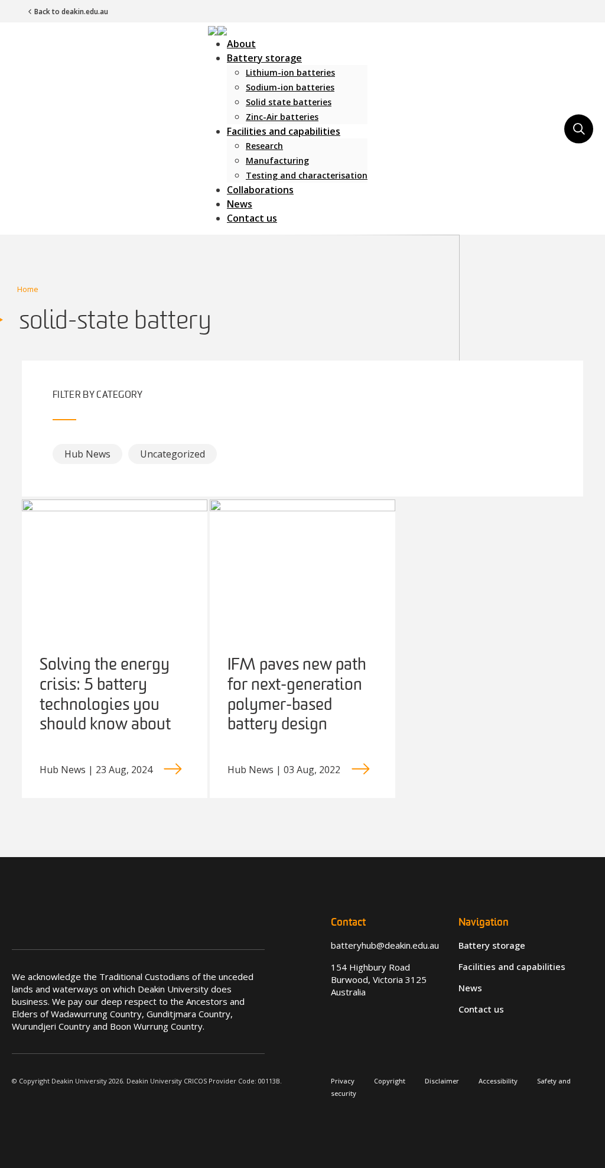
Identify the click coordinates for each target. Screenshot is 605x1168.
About (241, 43)
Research (264, 145)
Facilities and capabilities (283, 131)
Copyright (389, 1080)
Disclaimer (442, 1080)
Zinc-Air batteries (282, 116)
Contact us (252, 218)
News (239, 203)
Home (27, 289)
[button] (217, 29)
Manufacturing (277, 160)
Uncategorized (172, 453)
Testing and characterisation (306, 175)
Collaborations (260, 189)
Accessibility (498, 1080)
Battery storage (264, 57)
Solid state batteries (288, 102)
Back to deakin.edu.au (71, 12)
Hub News (87, 453)
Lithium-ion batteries (290, 72)
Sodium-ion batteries (290, 87)
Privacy (342, 1080)
